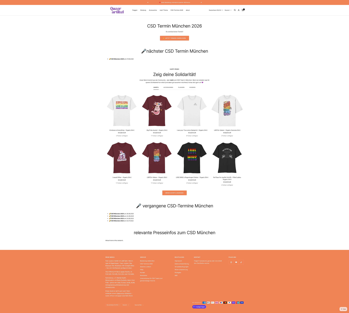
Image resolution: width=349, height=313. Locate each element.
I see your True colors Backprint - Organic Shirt (192, 130)
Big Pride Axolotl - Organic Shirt (157, 130)
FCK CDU (121, 274)
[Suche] (235, 10)
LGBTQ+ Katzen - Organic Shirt (157, 177)
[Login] (238, 10)
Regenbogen (115, 263)
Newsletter (143, 275)
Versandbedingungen (181, 267)
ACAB (133, 282)
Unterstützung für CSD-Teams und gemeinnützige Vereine (151, 279)
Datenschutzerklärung (182, 264)
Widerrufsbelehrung (181, 269)
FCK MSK (131, 274)
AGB (176, 275)
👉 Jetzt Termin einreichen (174, 38)
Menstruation (109, 280)
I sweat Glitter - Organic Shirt (122, 177)
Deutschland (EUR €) (215, 10)
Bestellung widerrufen (147, 261)
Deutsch (227, 10)
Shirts (156, 87)
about (188, 10)
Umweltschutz (110, 287)
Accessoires (153, 10)
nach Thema (164, 10)
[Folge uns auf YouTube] (236, 262)
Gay (130, 263)
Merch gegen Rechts (123, 272)
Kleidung (143, 10)
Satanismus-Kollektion (124, 293)
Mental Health (121, 278)
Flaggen (134, 10)
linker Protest (121, 282)
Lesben (126, 263)
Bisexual (108, 265)
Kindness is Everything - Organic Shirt (122, 130)
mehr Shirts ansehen (174, 193)
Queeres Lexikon (145, 267)
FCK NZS (108, 274)
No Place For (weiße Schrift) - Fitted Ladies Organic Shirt (227, 178)
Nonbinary (118, 265)
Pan (113, 265)
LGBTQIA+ (124, 261)
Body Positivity (122, 280)
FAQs (141, 269)
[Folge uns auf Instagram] (231, 262)
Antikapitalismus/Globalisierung (115, 285)
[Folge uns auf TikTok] (241, 262)
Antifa (128, 282)
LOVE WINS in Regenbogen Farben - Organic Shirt (192, 177)
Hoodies (192, 87)
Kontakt (142, 272)
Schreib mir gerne (205, 261)
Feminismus (109, 278)
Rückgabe (178, 272)
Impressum (178, 261)
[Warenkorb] (243, 10)
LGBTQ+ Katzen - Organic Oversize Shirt (227, 130)
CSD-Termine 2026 (177, 10)
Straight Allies (129, 265)
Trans (121, 263)
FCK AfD (114, 274)
